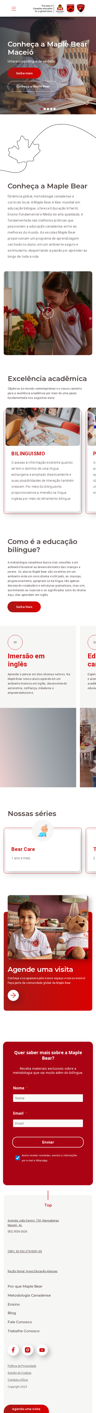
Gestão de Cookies (19, 1373)
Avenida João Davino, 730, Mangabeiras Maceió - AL (33, 1223)
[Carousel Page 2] (45, 109)
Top (48, 1205)
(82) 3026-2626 (17, 1231)
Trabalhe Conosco (24, 1331)
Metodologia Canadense (29, 1295)
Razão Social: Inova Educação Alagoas (33, 1271)
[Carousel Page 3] (48, 109)
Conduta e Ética (18, 1380)
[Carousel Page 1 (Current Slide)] (42, 109)
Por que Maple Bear (25, 1286)
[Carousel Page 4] (51, 109)
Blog (12, 1313)
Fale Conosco (20, 1322)
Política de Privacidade (22, 1366)
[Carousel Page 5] (55, 109)
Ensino (14, 1304)
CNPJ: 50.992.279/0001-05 (25, 1251)
